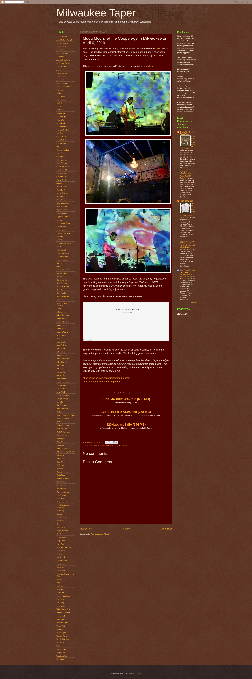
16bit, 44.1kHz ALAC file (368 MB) (126, 412)
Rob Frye (59, 524)
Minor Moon (60, 462)
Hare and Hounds (63, 287)
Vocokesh (60, 629)
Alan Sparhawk (62, 53)
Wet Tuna (60, 643)
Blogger (138, 674)
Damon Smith (61, 180)
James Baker (61, 319)
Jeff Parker (60, 352)
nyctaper (183, 172)
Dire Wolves (61, 200)
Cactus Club (61, 137)
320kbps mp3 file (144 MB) (126, 424)
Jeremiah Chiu (61, 355)
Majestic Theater (62, 419)
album (151, 66)
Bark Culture (61, 100)
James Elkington (62, 322)
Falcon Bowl (61, 250)
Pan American (61, 495)
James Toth (60, 329)
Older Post (166, 528)
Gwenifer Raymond (63, 273)
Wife (58, 646)
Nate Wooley (61, 482)
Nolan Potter (61, 489)
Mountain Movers (63, 472)
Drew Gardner (61, 207)
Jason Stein (60, 335)
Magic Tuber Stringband (65, 415)
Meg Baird (60, 445)
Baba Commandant (63, 87)
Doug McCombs (62, 203)
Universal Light (62, 623)
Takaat (59, 583)
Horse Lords (61, 293)
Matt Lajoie (60, 439)
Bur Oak (59, 133)
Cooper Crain (61, 177)
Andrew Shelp (61, 67)
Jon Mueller (60, 375)
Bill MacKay (61, 113)
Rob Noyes (60, 527)
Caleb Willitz (61, 140)
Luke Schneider (62, 409)
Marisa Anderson (62, 425)
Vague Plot (60, 626)
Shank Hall (60, 557)
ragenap (59, 514)
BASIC (59, 103)
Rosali (58, 534)
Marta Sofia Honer (63, 432)
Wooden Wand (61, 656)
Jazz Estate (61, 342)
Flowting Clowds (62, 253)
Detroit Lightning (187, 241)
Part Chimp (60, 499)
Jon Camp (60, 365)
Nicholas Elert (61, 485)
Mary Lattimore (62, 435)
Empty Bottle (61, 230)
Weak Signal (61, 633)
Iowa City (60, 300)
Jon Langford (61, 372)
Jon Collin (60, 369)
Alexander (60, 57)
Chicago (59, 156)
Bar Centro (60, 97)
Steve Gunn (60, 564)
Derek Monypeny (62, 193)
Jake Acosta (61, 312)
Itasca (58, 309)
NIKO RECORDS (186, 201)
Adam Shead (61, 47)
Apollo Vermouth (62, 73)
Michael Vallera (62, 449)
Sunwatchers (61, 579)
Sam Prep (60, 544)
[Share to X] (111, 442)
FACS (58, 247)
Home (126, 528)
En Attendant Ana (63, 233)
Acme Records (62, 43)
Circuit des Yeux (62, 167)
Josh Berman (61, 379)
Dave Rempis (61, 187)
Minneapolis (60, 459)
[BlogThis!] (109, 442)
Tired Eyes (60, 606)
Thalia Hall (60, 593)
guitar (58, 267)
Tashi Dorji (60, 586)
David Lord (60, 190)
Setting (59, 554)
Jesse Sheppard (62, 359)
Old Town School (62, 492)
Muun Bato (60, 475)
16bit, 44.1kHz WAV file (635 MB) (126, 399)
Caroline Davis (61, 143)
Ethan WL (60, 240)
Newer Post (86, 528)
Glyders (59, 263)
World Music (123, 446)
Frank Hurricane (62, 257)
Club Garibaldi (61, 170)
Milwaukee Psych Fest (108, 446)
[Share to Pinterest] (116, 442)
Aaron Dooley (61, 37)
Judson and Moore (63, 382)
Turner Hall (60, 616)
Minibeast (60, 455)
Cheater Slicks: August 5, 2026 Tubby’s (185, 176)
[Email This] (106, 442)
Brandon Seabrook (63, 130)
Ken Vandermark (62, 395)
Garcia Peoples (62, 260)
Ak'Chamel (60, 50)
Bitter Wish (60, 120)
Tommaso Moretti (63, 613)
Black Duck (60, 123)
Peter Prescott (61, 502)
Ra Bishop (60, 511)
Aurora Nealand (62, 83)
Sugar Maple (61, 571)
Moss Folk (60, 469)
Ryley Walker (61, 537)
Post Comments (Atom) (100, 534)
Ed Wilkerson (61, 213)
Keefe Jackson (62, 389)
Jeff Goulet (60, 349)
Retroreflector (61, 517)
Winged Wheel (61, 653)
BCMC (58, 107)
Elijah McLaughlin (63, 217)
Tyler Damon (61, 619)
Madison (59, 412)
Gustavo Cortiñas (63, 270)
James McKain (62, 325)
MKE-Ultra (60, 465)
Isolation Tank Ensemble (61, 304)
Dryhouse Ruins (62, 210)
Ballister (59, 93)
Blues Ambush (61, 127)
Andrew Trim (61, 70)
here (158, 48)
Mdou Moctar (94, 446)
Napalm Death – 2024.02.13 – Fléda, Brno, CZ (187, 276)
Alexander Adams (63, 60)
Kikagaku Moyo (62, 399)
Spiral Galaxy (61, 561)
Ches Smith (60, 153)
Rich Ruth (60, 521)
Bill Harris (60, 110)
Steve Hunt (60, 567)
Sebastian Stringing (63, 547)
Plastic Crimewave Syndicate (63, 506)
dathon (59, 183)
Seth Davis (60, 551)
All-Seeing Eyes (62, 63)
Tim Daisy (60, 603)
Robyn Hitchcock (62, 531)
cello (58, 147)
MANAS (59, 422)
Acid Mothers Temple (64, 40)
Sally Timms (61, 541)
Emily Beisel (61, 227)
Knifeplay (60, 402)
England (59, 237)
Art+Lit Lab (60, 77)
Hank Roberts (61, 283)
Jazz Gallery (61, 345)
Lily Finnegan (61, 405)
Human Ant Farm (62, 297)
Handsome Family (63, 280)
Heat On (59, 290)
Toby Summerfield (63, 609)
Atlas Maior (60, 80)
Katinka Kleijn (61, 385)
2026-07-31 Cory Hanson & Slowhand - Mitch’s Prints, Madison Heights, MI (188, 246)
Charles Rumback (63, 150)
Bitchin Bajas (61, 117)
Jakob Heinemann (63, 315)
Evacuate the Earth (63, 243)
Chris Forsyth (61, 163)
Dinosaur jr (60, 197)
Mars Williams (61, 429)
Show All (193, 302)
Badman (59, 90)
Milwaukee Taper (96, 13)
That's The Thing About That (187, 133)
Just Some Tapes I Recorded (187, 271)
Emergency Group (63, 223)
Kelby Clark (60, 392)
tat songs (60, 589)
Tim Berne (60, 599)
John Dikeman (61, 362)
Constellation (61, 173)
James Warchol (62, 332)
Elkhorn (59, 220)
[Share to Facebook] (114, 442)
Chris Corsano (61, 160)
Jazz (58, 339)
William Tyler (61, 649)
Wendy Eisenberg (63, 639)
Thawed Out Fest (63, 596)
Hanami (59, 277)
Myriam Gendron (62, 479)
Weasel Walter (61, 636)
